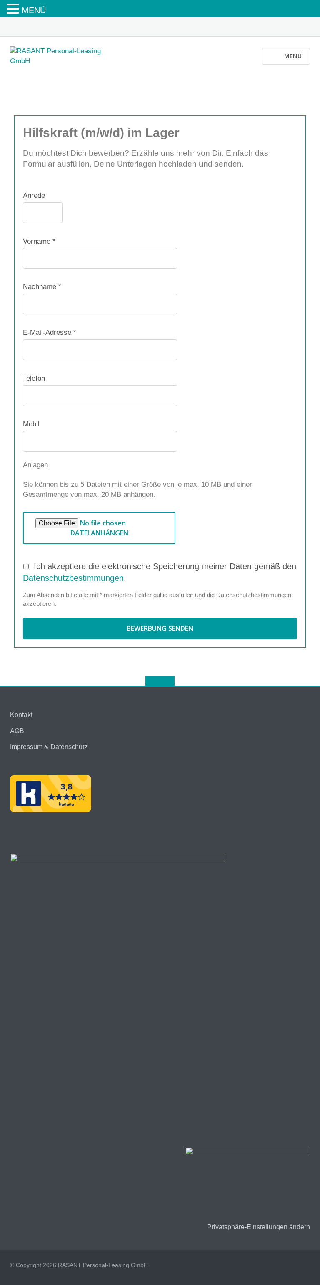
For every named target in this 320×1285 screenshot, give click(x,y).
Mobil (31, 424)
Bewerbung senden (160, 628)
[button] (14, 9)
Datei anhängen (99, 533)
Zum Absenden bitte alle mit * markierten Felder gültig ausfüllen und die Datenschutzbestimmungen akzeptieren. (157, 599)
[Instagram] (306, 27)
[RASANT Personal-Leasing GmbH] (63, 56)
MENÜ (34, 10)
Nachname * (42, 287)
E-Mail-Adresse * (49, 332)
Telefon (34, 378)
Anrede (34, 195)
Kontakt (21, 714)
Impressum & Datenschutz (49, 746)
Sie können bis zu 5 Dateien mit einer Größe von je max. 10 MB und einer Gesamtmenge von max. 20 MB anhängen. (137, 489)
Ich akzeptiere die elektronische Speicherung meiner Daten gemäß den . (159, 572)
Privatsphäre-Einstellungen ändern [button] (258, 1226)
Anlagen (35, 465)
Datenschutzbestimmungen (73, 578)
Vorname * (39, 241)
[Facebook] (293, 27)
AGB (17, 731)
